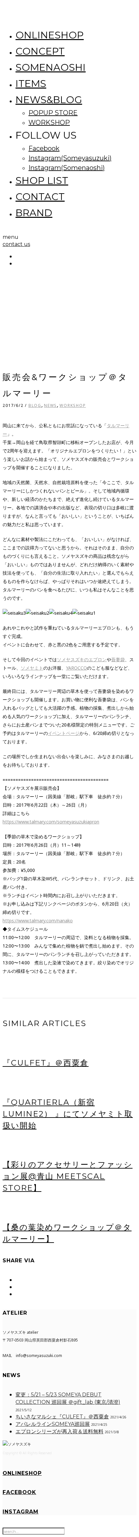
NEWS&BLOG (49, 100)
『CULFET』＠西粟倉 (46, 1062)
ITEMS (31, 84)
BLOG (34, 405)
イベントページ (64, 733)
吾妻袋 (118, 659)
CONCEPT (40, 51)
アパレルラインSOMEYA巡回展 (53, 1424)
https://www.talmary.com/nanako (38, 920)
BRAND (34, 213)
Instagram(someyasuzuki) (70, 158)
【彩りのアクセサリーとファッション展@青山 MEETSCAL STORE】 (68, 1176)
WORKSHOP (49, 122)
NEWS (50, 405)
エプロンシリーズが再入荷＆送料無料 (59, 1431)
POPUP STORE (53, 113)
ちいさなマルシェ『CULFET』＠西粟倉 (62, 1417)
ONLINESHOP (50, 35)
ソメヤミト (32, 668)
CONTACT (40, 197)
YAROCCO (76, 668)
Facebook (43, 148)
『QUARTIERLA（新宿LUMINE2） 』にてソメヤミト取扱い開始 (68, 1113)
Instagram (20, 1512)
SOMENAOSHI (51, 67)
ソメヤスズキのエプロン (82, 659)
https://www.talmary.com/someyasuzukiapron (51, 822)
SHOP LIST (42, 180)
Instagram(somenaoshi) (66, 168)
